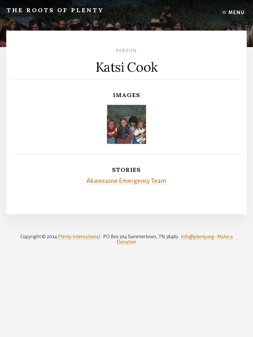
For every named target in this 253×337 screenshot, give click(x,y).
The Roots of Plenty (55, 10)
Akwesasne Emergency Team (126, 180)
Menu (236, 12)
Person (126, 50)
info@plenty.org (197, 236)
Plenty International (79, 236)
